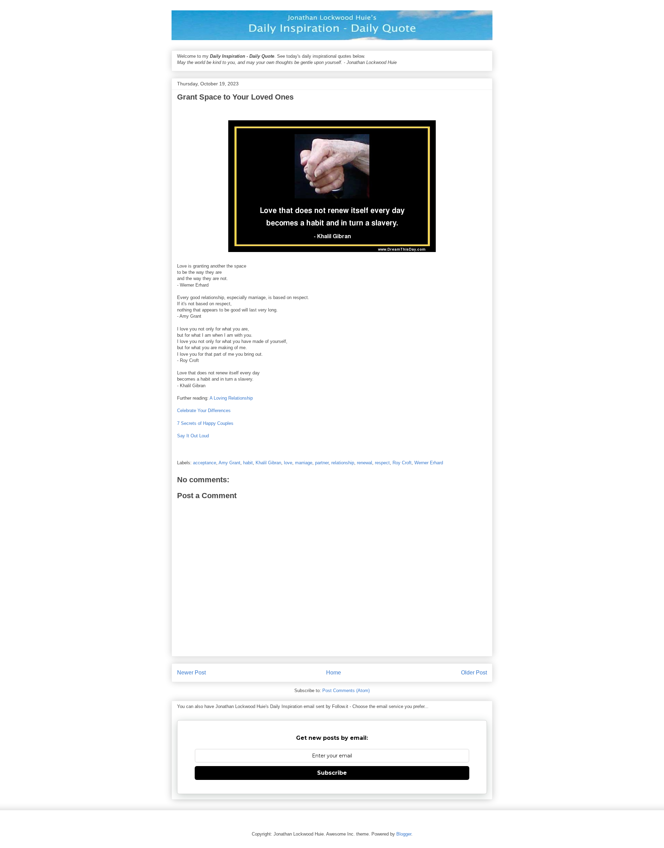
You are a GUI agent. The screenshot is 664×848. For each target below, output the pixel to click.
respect (382, 462)
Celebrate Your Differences (204, 410)
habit (248, 462)
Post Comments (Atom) (346, 690)
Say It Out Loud (193, 435)
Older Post (474, 672)
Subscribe (332, 773)
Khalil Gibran (268, 462)
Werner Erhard (428, 462)
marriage (303, 462)
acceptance (204, 462)
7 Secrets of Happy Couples (205, 423)
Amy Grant (229, 462)
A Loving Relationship (231, 398)
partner (322, 462)
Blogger (403, 834)
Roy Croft (402, 462)
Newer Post (191, 672)
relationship (342, 462)
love (288, 462)
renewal (364, 462)
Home (333, 672)
